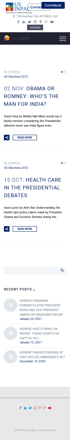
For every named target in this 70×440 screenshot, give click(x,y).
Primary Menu (62, 39)
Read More (25, 137)
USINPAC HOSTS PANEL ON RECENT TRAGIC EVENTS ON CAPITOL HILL (39, 333)
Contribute (53, 5)
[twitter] (29, 21)
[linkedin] (24, 21)
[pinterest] (40, 21)
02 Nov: (31, 96)
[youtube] (52, 21)
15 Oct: (33, 188)
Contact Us (39, 7)
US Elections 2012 (16, 76)
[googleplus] (46, 21)
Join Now (35, 27)
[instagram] (35, 21)
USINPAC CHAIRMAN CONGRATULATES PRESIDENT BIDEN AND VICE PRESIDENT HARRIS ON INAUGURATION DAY (41, 307)
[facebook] (18, 21)
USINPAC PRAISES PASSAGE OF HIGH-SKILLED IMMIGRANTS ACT (42, 355)
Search (62, 270)
